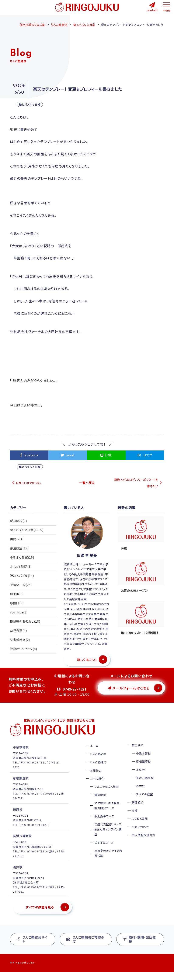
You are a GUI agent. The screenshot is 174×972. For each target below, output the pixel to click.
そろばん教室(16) (22, 557)
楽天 (13, 129)
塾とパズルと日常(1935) (27, 530)
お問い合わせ (140, 827)
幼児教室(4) (18, 630)
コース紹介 (97, 778)
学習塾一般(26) (21, 585)
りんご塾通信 (98, 762)
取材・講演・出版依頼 (142, 939)
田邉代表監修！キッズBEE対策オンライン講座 (108, 829)
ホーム (94, 746)
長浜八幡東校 (145, 778)
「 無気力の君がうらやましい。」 (33, 380)
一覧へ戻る (87, 482)
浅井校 (140, 786)
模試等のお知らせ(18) (25, 621)
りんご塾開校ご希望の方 (88, 939)
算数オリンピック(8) (23, 649)
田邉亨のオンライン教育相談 (108, 853)
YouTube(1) (19, 612)
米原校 (140, 770)
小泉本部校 (143, 753)
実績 (135, 811)
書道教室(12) (19, 548)
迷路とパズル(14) (22, 575)
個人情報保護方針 (143, 835)
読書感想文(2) (20, 640)
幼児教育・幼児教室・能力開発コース (107, 805)
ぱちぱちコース (104, 842)
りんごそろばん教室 (106, 787)
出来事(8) (17, 594)
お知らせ (95, 770)
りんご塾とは (98, 754)
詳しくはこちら (87, 660)
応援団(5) (17, 603)
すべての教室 (144, 794)
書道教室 (100, 795)
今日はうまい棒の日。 (26, 404)
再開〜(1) (17, 539)
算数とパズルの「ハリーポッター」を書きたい (136, 482)
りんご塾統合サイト (34, 939)
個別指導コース (104, 816)
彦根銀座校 (143, 761)
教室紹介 (137, 745)
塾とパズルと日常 (30, 104)
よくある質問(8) (21, 566)
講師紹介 (137, 802)
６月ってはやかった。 (28, 483)
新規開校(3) (18, 521)
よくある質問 (140, 819)
